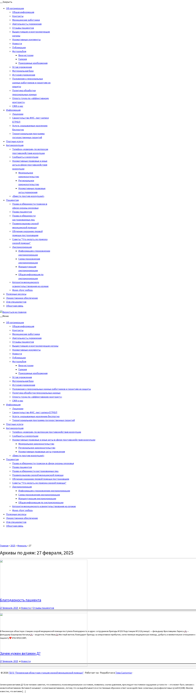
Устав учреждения (22, 67)
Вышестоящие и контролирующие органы (35, 345)
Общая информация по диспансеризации (40, 502)
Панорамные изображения (32, 63)
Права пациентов (22, 211)
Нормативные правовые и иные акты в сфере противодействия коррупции (29, 164)
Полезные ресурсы (16, 293)
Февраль (22, 545)
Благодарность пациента (20, 600)
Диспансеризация (22, 247)
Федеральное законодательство (36, 443)
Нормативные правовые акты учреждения (41, 451)
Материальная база (23, 70)
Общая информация (23, 12)
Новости (17, 43)
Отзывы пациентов (23, 27)
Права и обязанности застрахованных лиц (35, 471)
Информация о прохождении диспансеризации (44, 490)
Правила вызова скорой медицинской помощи (37, 475)
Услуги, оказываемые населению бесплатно (36, 416)
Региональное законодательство (36, 447)
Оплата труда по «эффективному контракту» (37, 396)
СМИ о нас (17, 106)
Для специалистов (16, 301)
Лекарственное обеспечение (22, 297)
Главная (4, 545)
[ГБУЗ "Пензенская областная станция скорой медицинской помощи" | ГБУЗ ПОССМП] (13, 312)
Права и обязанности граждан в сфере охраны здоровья (43, 463)
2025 (12, 545)
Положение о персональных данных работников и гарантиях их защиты (31, 82)
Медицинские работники (26, 19)
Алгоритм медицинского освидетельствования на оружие (44, 506)
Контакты (17, 16)
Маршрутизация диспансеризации (37, 498)
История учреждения (23, 74)
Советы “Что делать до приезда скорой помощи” (39, 482)
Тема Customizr (123, 672)
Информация (13, 109)
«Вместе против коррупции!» (28, 196)
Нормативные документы (26, 39)
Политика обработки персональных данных (36, 392)
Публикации (19, 47)
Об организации (15, 8)
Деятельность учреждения (26, 23)
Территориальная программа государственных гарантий (43, 420)
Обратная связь (14, 305)
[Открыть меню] (1, 316)
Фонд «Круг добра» (22, 290)
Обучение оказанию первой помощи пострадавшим (40, 478)
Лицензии (17, 113)
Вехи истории (25, 55)
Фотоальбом (19, 51)
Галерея (22, 59)
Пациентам (12, 200)
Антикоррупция (14, 145)
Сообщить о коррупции (25, 156)
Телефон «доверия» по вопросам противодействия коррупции (46, 431)
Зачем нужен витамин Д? (20, 653)
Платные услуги (14, 141)
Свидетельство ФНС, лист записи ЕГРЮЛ (34, 412)
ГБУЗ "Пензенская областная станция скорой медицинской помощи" (46, 672)
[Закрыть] (1, 2)
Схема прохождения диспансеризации (39, 494)
